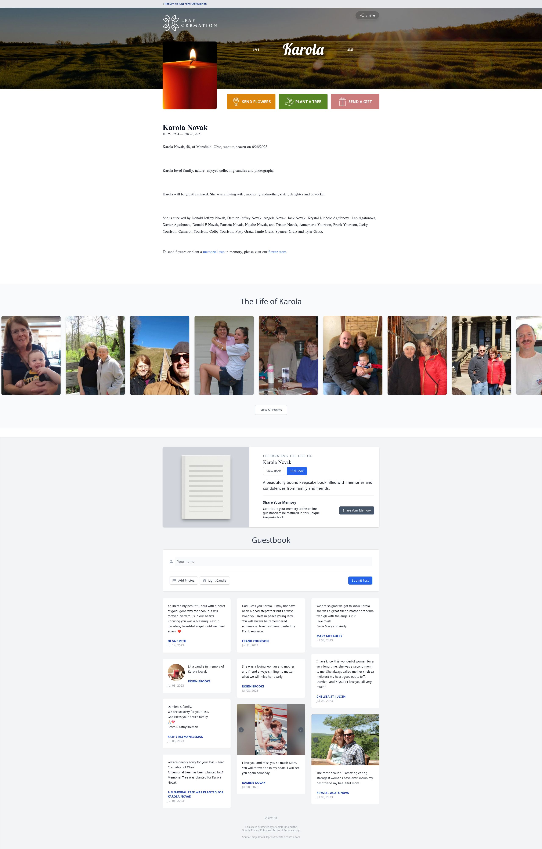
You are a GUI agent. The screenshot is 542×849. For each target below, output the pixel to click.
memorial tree (213, 251)
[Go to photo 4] (265, 751)
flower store (277, 251)
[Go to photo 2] (260, 751)
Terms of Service (282, 830)
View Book (274, 471)
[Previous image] (241, 729)
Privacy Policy (259, 830)
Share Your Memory (357, 510)
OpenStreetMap (275, 837)
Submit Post (360, 580)
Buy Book (296, 471)
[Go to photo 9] (278, 751)
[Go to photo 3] (263, 751)
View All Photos (271, 410)
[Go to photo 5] (268, 751)
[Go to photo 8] (275, 751)
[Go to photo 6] (270, 751)
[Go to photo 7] (273, 751)
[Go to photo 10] (280, 751)
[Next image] (300, 729)
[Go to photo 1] (258, 751)
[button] (271, 729)
